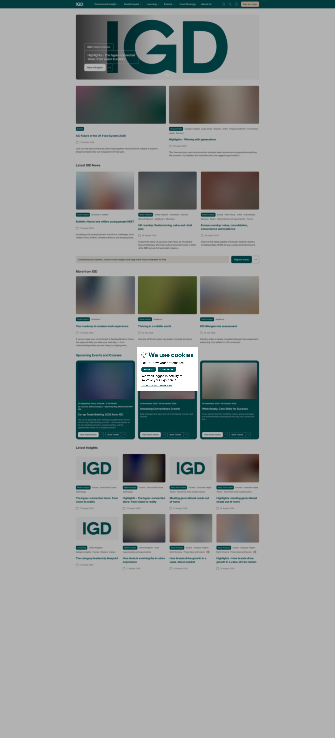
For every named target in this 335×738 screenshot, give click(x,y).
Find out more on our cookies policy (156, 385)
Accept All (148, 369)
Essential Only (166, 369)
